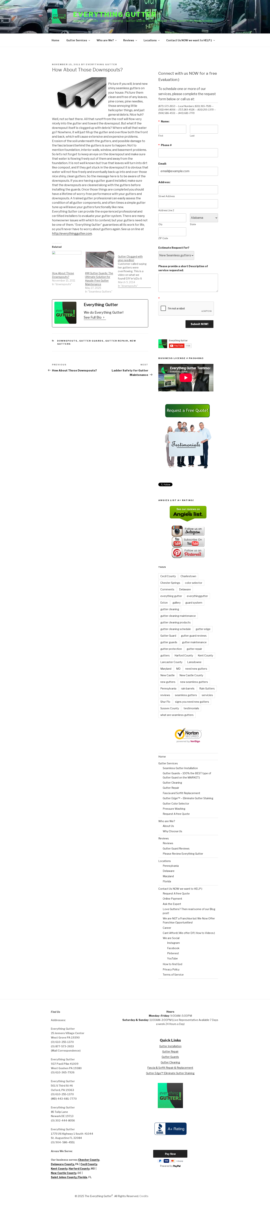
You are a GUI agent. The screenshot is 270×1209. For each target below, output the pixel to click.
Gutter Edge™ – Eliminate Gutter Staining (188, 798)
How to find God (172, 964)
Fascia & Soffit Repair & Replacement (170, 1067)
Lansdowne (194, 662)
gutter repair (194, 648)
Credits (143, 1196)
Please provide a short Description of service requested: (183, 268)
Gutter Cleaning (172, 782)
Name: (163, 121)
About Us (168, 825)
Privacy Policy (171, 969)
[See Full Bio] (104, 317)
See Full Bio (93, 317)
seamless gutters (186, 695)
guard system (193, 602)
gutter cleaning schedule (175, 629)
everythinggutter (197, 596)
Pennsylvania (168, 688)
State (193, 224)
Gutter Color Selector (176, 803)
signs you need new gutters (192, 701)
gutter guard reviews (194, 635)
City (160, 224)
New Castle (167, 675)
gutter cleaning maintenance (178, 615)
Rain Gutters (207, 688)
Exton (164, 602)
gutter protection (171, 648)
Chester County (88, 1159)
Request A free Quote (176, 813)
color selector (193, 582)
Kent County (205, 655)
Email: (162, 163)
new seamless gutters (194, 681)
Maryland (165, 668)
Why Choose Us (172, 831)
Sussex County (169, 708)
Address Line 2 (166, 210)
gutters (165, 655)
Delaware (185, 589)
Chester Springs (170, 582)
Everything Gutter (114, 14)
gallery (176, 602)
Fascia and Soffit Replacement (181, 793)
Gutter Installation (170, 1046)
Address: (164, 182)
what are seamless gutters (177, 714)
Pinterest (173, 953)
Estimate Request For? (173, 247)
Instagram (173, 942)
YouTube (172, 958)
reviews (165, 695)
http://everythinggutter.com (72, 233)
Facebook (173, 948)
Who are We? (105, 40)
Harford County (183, 655)
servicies (207, 695)
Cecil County (168, 576)
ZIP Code (163, 238)
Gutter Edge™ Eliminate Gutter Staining (170, 1073)
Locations (150, 40)
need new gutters (196, 668)
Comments (167, 589)
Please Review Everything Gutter (183, 853)
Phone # (165, 145)
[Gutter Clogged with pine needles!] (134, 269)
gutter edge (203, 629)
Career (167, 927)
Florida (167, 881)
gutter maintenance (194, 642)
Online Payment (172, 898)
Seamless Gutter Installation (180, 768)
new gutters (167, 681)
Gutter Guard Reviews (176, 848)
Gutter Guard (168, 635)
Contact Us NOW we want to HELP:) (189, 40)
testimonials (191, 708)
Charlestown (188, 576)
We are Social (171, 938)
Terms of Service (173, 974)
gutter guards (168, 642)
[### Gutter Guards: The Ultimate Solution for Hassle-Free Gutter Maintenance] (99, 259)
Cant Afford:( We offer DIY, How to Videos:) (189, 932)
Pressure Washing (174, 808)
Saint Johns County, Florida (69, 1177)
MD (178, 668)
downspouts (67, 341)
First (160, 136)
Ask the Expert (172, 903)
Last (192, 136)
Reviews (128, 40)
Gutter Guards (91, 341)
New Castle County (191, 675)
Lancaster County (171, 662)
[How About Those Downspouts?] (66, 259)
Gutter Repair (116, 341)
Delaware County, (63, 1164)
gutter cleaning (169, 609)
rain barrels (188, 688)
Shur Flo (165, 701)
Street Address (166, 196)
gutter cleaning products (175, 622)
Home (55, 40)
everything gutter (171, 596)
